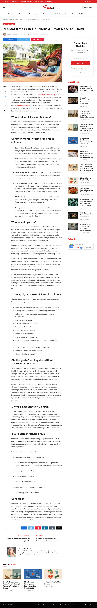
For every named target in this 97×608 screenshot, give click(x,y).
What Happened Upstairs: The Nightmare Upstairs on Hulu (86, 227)
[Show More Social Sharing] (46, 39)
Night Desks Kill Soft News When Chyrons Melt (85, 215)
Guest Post (23, 1)
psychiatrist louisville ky (46, 95)
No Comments (34, 34)
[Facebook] (5, 91)
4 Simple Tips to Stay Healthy (52, 583)
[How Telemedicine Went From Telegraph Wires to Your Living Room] (12, 574)
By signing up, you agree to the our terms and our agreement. (81, 70)
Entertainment (60, 14)
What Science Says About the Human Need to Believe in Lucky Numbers (86, 202)
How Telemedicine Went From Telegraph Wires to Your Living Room (11, 585)
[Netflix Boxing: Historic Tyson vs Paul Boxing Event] (73, 89)
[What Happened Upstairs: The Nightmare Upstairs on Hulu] (73, 227)
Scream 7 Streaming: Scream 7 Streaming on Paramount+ (86, 101)
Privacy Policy (49, 1)
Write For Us (15, 1)
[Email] (5, 111)
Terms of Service (38, 1)
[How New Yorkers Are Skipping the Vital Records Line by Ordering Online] (73, 167)
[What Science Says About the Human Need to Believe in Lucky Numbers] (73, 202)
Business (46, 14)
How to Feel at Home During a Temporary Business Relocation (87, 114)
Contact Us (7, 1)
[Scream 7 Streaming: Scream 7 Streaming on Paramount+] (73, 100)
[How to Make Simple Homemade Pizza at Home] (73, 190)
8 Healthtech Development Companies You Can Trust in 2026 (32, 585)
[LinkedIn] (5, 101)
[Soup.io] (48, 7)
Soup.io (5, 19)
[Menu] (4, 7)
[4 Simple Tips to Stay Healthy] (53, 574)
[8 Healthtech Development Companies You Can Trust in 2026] (33, 574)
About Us (29, 1)
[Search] (93, 1)
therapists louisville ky (24, 105)
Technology (33, 14)
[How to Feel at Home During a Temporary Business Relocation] (73, 113)
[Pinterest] (5, 106)
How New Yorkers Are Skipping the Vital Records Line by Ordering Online (86, 167)
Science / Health (77, 14)
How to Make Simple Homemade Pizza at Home (86, 190)
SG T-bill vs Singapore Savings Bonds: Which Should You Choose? (86, 154)
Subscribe (88, 8)
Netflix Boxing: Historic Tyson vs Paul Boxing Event (86, 88)
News (20, 14)
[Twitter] (5, 96)
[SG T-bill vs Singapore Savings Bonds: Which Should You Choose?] (73, 153)
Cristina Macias (13, 34)
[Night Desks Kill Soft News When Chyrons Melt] (73, 215)
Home (10, 14)
